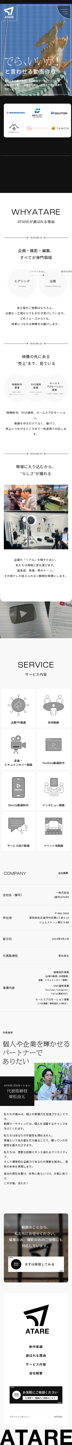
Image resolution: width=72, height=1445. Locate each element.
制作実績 (36, 1346)
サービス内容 (36, 1364)
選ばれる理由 (36, 1355)
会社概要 (36, 1373)
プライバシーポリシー (20, 1416)
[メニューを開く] (63, 12)
